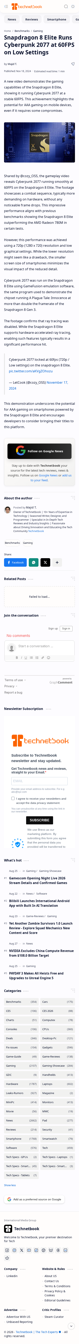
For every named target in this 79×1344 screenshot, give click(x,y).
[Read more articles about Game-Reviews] (36, 916)
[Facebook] (7, 1250)
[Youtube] (29, 1250)
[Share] (73, 64)
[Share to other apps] (57, 562)
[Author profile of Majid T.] (10, 64)
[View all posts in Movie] (21, 1111)
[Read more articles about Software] (41, 893)
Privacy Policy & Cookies (55, 1293)
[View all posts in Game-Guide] (21, 1056)
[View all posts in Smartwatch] (57, 1139)
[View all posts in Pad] (57, 1120)
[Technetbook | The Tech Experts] (26, 6)
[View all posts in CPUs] (57, 1029)
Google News (48, 475)
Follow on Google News (45, 451)
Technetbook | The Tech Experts (37, 1332)
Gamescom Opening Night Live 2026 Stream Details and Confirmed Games (38, 880)
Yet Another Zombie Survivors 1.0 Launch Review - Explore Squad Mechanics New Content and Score (41, 928)
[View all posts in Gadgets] (57, 1047)
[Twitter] (22, 1250)
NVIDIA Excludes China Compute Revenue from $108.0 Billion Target (41, 953)
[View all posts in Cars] (57, 1002)
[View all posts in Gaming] (21, 1065)
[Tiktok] (36, 1250)
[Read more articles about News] (30, 893)
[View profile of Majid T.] (25, 507)
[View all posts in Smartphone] (21, 1139)
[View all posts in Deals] (21, 1038)
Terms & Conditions (57, 1286)
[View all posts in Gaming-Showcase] (57, 1065)
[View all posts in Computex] (57, 1020)
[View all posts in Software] (21, 1148)
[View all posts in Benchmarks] (21, 1002)
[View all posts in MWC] (57, 1111)
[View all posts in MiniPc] (21, 1102)
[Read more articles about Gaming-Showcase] (50, 871)
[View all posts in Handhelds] (57, 1075)
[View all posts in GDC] (21, 1075)
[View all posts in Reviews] (21, 1129)
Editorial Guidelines (57, 1300)
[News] (12, 19)
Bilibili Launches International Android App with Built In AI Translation (39, 903)
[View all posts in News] (21, 1120)
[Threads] (58, 1250)
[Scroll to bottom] (71, 1326)
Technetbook (36, 531)
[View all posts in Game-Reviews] (57, 1056)
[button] (15, 562)
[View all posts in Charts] (21, 1020)
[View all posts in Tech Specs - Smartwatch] (57, 1166)
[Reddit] (7, 1258)
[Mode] (73, 6)
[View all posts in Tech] (57, 1148)
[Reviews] (32, 19)
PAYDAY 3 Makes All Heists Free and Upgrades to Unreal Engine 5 (36, 975)
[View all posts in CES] (21, 1011)
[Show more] (10, 1185)
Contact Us (52, 1281)
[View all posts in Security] (57, 1129)
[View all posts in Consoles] (21, 1029)
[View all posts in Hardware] (21, 1084)
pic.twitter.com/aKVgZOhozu (31, 371)
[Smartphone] (57, 19)
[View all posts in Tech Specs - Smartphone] (21, 1166)
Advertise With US (18, 1317)
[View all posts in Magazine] (57, 1093)
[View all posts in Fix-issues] (21, 1047)
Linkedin (11, 1276)
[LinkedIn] (65, 1250)
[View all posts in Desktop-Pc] (57, 1038)
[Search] (66, 6)
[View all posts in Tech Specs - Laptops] (57, 1157)
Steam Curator (54, 1317)
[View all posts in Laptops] (57, 1084)
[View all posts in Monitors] (57, 1102)
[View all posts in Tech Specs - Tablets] (21, 1175)
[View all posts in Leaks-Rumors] (21, 1093)
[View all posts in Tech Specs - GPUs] (21, 1157)
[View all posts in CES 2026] (57, 1011)
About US (51, 1276)
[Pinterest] (44, 1250)
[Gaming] (27, 542)
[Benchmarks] (12, 542)
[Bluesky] (51, 1250)
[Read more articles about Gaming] (32, 871)
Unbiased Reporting (19, 1322)
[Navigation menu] (6, 6)
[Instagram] (14, 1250)
